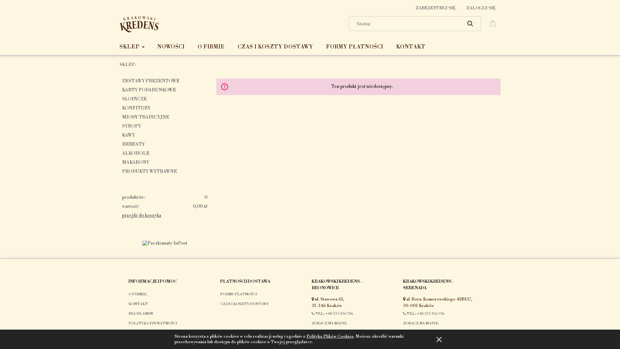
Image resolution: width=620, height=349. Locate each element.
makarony (135, 162)
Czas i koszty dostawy (244, 304)
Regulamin (141, 314)
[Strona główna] (139, 23)
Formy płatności (238, 294)
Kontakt (138, 304)
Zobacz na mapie (329, 323)
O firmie (138, 294)
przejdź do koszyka (141, 215)
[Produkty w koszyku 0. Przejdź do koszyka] (494, 23)
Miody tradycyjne (145, 117)
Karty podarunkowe (149, 90)
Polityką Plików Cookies (330, 336)
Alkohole (136, 153)
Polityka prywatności (153, 323)
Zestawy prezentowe (151, 81)
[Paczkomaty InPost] (164, 243)
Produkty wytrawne (149, 171)
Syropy (131, 126)
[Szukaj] (470, 23)
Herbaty (133, 144)
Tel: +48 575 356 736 (334, 314)
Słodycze (134, 99)
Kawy (128, 135)
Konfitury (136, 108)
